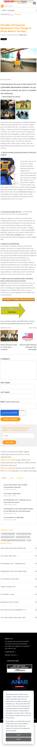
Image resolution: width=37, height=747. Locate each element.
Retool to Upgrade (7, 468)
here (23, 454)
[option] (18, 2)
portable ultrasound (23, 537)
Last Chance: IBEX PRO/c (8, 556)
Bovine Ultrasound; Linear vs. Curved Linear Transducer (8, 347)
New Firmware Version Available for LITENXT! (13, 610)
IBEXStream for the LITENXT (9, 602)
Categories (20, 478)
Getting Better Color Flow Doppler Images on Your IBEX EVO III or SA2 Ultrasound (13, 571)
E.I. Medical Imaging (8, 534)
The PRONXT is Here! (7, 594)
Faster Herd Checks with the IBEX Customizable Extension (13, 548)
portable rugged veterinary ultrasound (13, 540)
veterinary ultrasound (23, 534)
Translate (17, 14)
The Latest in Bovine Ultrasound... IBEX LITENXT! (13, 617)
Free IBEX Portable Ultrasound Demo (18, 299)
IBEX (1, 192)
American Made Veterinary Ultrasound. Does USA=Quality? (28, 347)
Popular (11, 478)
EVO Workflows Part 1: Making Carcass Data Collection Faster (13, 563)
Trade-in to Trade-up (8, 460)
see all (29, 540)
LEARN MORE (9, 652)
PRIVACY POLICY (10, 655)
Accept (18, 735)
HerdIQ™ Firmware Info (7, 587)
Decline (18, 739)
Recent (4, 478)
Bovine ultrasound (7, 537)
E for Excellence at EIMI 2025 (9, 579)
